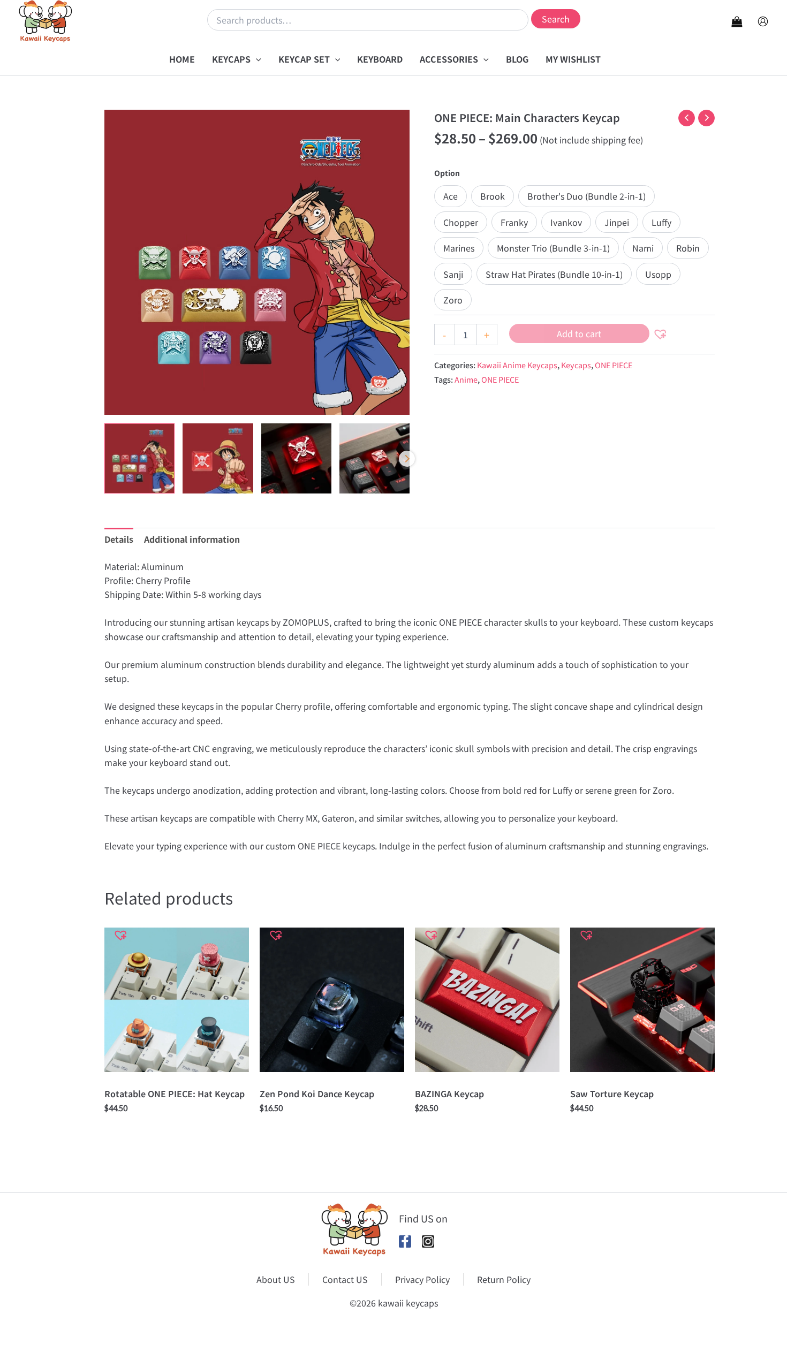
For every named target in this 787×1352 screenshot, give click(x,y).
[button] (256, 59)
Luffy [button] (661, 222)
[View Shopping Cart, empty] (737, 21)
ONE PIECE (613, 364)
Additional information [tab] (192, 539)
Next (407, 459)
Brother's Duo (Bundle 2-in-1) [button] (586, 195)
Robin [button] (688, 247)
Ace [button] (450, 195)
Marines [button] (458, 247)
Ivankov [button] (566, 222)
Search (556, 18)
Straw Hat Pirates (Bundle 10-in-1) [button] (554, 274)
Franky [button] (514, 222)
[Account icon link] (763, 21)
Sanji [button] (453, 274)
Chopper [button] (460, 222)
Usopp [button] (658, 274)
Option (447, 173)
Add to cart (579, 333)
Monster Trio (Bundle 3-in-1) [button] (553, 247)
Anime (466, 379)
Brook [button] (492, 195)
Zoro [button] (453, 299)
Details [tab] (118, 539)
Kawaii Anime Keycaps (517, 364)
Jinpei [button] (616, 222)
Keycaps (576, 364)
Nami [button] (643, 247)
